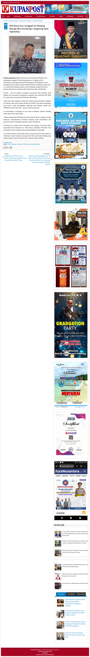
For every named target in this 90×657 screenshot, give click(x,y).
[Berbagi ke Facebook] (11, 147)
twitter (77, 2)
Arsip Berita (71, 594)
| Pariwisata (28, 16)
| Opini (61, 16)
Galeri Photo (81, 594)
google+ (83, 2)
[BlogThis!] (6, 147)
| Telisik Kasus (40, 16)
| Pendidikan (81, 16)
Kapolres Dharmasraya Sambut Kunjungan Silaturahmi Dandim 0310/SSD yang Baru (75, 624)
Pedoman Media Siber (45, 651)
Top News (61, 594)
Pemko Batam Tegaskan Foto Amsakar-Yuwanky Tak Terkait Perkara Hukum (74, 613)
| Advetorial (17, 16)
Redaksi (45, 653)
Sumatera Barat (35, 144)
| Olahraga (70, 16)
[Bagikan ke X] (9, 147)
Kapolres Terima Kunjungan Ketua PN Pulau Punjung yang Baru (75, 635)
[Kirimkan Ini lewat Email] (4, 147)
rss (86, 2)
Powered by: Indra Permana (45, 654)
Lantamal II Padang (23, 144)
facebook (80, 2)
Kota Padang (12, 144)
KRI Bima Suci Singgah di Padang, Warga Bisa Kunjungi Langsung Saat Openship (29, 28)
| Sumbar (52, 16)
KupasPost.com (36, 650)
